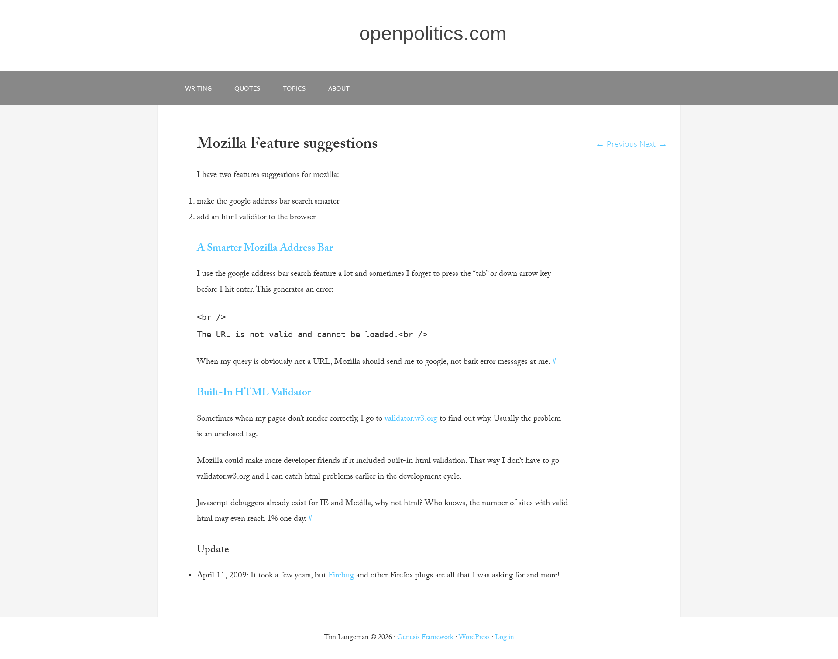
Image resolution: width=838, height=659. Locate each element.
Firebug (341, 576)
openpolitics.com (432, 33)
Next (653, 143)
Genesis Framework (425, 638)
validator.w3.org (411, 419)
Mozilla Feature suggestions (287, 145)
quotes (247, 88)
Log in (504, 638)
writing (198, 88)
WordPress (474, 638)
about (339, 88)
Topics (294, 88)
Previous (616, 143)
